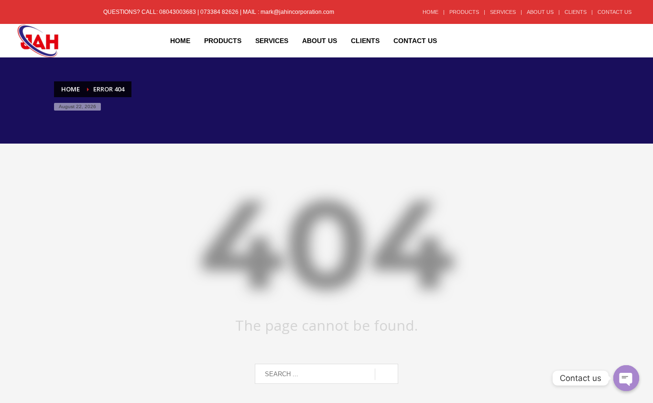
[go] (386, 374)
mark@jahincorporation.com (297, 12)
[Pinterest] (53, 12)
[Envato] (67, 12)
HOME (430, 12)
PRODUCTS (464, 12)
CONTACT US (614, 12)
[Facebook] (24, 12)
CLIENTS (576, 12)
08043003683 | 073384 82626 (199, 12)
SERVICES (503, 12)
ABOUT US (540, 12)
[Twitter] (39, 12)
